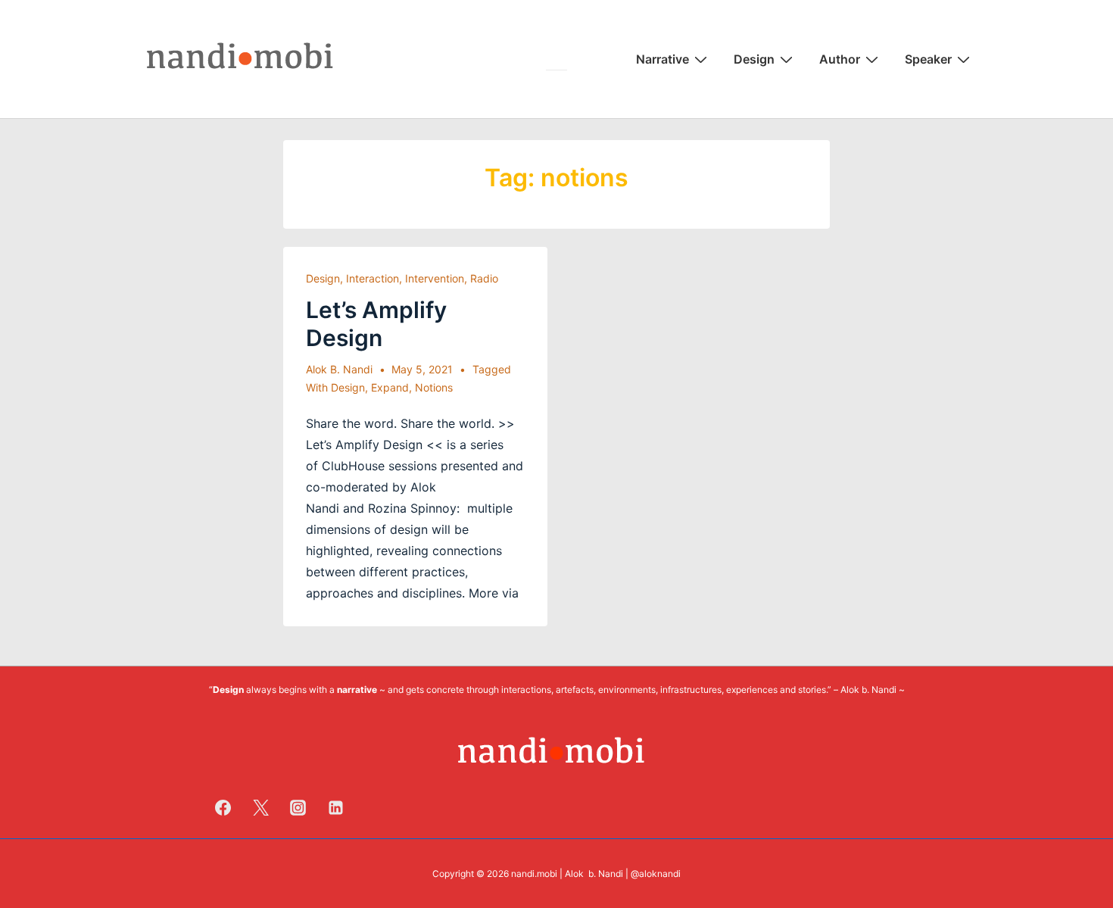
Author (839, 59)
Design (754, 59)
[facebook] (223, 807)
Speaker (928, 59)
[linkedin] (336, 807)
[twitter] (260, 807)
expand (390, 387)
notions (434, 387)
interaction (372, 278)
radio (484, 278)
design (323, 278)
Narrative (662, 59)
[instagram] (298, 807)
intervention (434, 278)
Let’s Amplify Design (376, 324)
